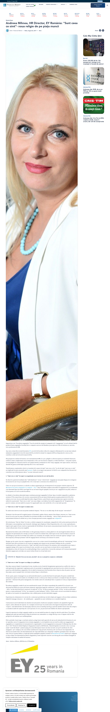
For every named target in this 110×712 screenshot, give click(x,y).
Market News (9, 20)
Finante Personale (51, 4)
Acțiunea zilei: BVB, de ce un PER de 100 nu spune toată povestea (92, 91)
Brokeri (41, 4)
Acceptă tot (32, 705)
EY (30, 451)
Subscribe (100, 1)
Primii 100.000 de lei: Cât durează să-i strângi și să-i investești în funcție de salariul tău (93, 62)
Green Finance (30, 6)
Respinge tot (21, 705)
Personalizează (10, 705)
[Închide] (37, 689)
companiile (58, 518)
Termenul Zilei (73, 4)
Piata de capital (30, 4)
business (29, 470)
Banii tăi (85, 58)
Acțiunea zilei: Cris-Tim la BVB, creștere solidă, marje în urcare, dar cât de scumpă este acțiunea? (93, 119)
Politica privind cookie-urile (15, 701)
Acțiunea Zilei (87, 87)
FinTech (63, 4)
